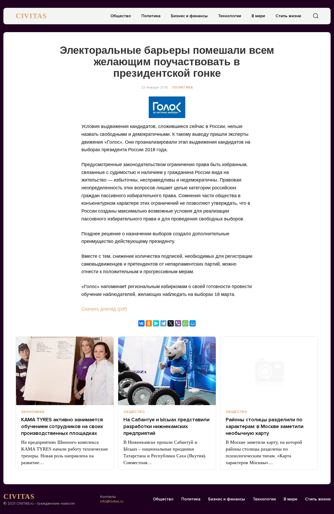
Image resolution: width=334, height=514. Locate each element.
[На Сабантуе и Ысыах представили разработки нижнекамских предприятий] (167, 371)
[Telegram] (163, 323)
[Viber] (178, 323)
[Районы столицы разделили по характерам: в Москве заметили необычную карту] (269, 371)
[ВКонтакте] (141, 323)
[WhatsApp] (185, 323)
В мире (258, 16)
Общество (120, 16)
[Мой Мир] (192, 323)
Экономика (33, 412)
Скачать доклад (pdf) (104, 309)
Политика (150, 16)
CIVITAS (31, 16)
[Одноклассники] (149, 323)
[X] (171, 323)
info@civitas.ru (111, 501)
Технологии (229, 16)
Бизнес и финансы (189, 16)
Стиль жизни (288, 16)
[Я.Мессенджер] (156, 323)
